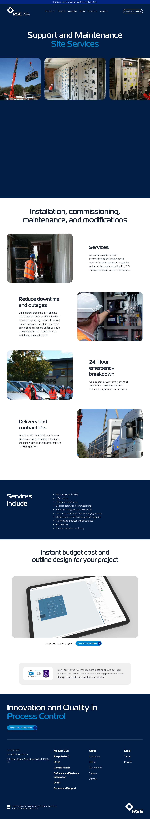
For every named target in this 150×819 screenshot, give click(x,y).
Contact (93, 778)
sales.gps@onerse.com (17, 754)
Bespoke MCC (61, 756)
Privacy (128, 762)
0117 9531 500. (13, 750)
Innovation (94, 756)
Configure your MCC (132, 11)
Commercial (95, 767)
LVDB (57, 762)
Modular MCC (61, 750)
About (92, 750)
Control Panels (62, 767)
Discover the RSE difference (20, 728)
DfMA (57, 782)
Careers (93, 773)
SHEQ (92, 762)
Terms (127, 756)
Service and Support (65, 788)
